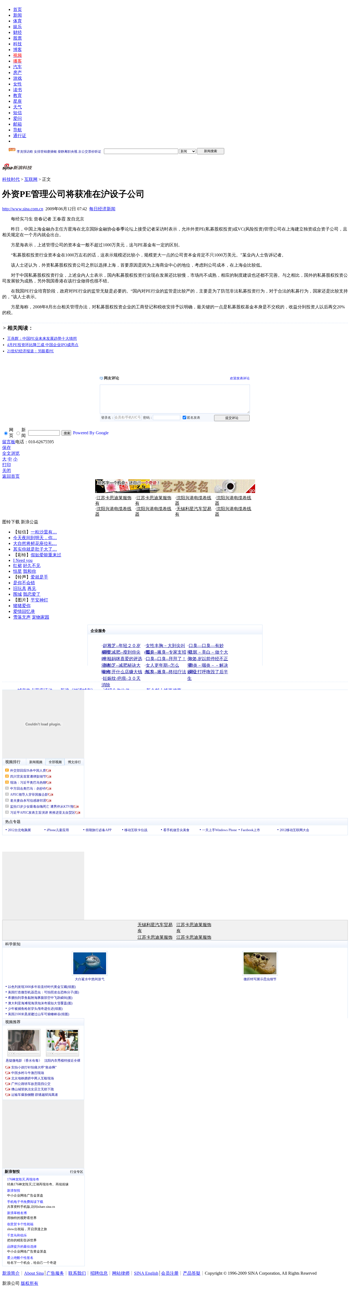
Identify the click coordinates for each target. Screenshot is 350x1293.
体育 (17, 21)
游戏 (17, 78)
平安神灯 (39, 600)
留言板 (8, 441)
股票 (17, 38)
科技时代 (11, 179)
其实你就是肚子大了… (35, 549)
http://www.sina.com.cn (22, 208)
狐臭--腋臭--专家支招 (166, 652)
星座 (17, 101)
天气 (17, 107)
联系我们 (77, 1273)
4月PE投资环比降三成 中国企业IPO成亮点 (42, 345)
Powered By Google (91, 432)
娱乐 (17, 26)
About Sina (34, 1273)
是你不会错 (24, 582)
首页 (17, 9)
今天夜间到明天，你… (35, 537)
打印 (6, 464)
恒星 (17, 571)
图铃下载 (11, 521)
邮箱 (17, 124)
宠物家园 (40, 617)
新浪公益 (29, 521)
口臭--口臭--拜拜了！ (166, 658)
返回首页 (11, 476)
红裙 (17, 565)
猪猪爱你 (22, 605)
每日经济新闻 (102, 208)
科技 (17, 44)
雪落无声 (22, 617)
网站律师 (121, 1273)
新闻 (17, 15)
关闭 (6, 470)
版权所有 (29, 1283)
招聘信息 (99, 1273)
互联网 (30, 179)
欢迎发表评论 (240, 378)
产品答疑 (191, 1273)
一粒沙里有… (44, 532)
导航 (17, 130)
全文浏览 (11, 453)
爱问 (17, 118)
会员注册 (170, 1273)
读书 (17, 89)
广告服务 (55, 1273)
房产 (17, 72)
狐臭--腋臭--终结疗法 (166, 671)
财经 (17, 32)
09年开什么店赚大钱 (122, 671)
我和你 (29, 571)
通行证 (19, 135)
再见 (31, 588)
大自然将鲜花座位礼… (35, 543)
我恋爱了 (31, 594)
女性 (17, 84)
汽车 (17, 66)
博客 (17, 49)
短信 (17, 112)
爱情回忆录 (24, 611)
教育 (17, 95)
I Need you (23, 560)
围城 (17, 594)
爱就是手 (39, 577)
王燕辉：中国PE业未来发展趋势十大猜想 (42, 338)
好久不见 (31, 565)
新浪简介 (11, 1273)
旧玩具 (19, 588)
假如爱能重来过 (46, 555)
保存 (6, 447)
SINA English (146, 1273)
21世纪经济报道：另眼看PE (30, 351)
